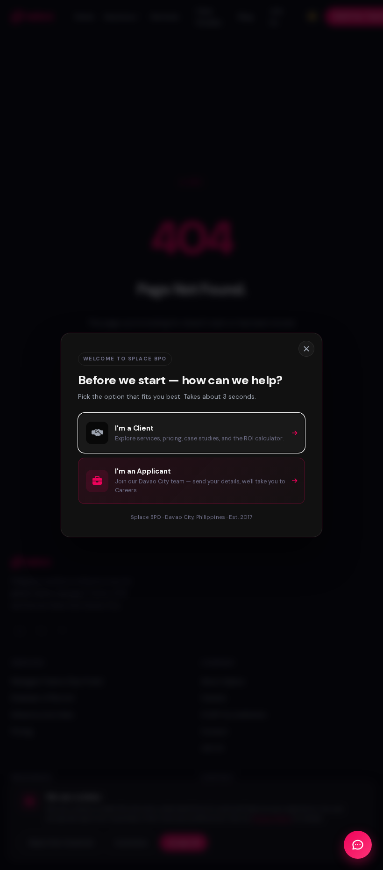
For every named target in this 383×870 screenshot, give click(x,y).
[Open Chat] (358, 845)
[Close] (306, 349)
